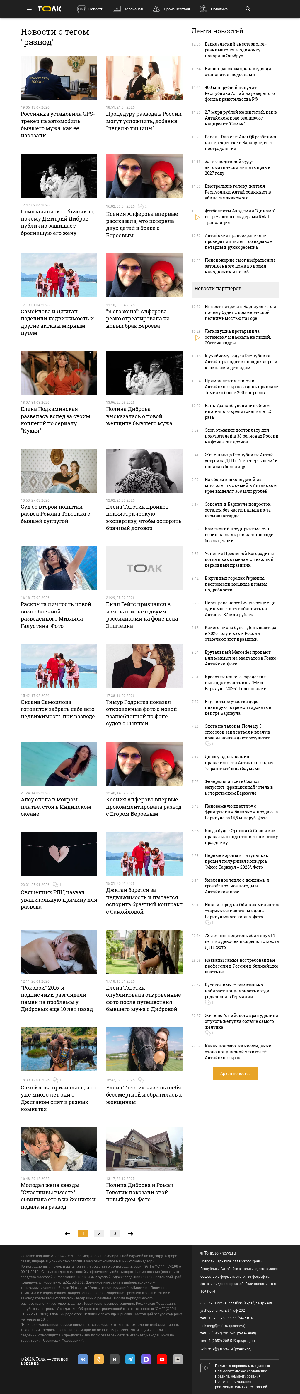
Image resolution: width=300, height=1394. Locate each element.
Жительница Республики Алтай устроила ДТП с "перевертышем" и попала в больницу (241, 460)
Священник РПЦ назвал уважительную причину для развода (59, 899)
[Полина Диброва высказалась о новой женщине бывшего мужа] (144, 373)
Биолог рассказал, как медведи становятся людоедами (238, 71)
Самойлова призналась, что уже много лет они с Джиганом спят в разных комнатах (58, 1098)
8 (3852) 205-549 (222, 1341)
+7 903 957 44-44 (223, 1318)
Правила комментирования (238, 1376)
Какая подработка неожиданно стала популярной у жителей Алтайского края (238, 1051)
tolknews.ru (225, 1253)
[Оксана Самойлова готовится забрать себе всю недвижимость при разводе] (59, 666)
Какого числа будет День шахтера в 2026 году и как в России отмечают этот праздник (240, 633)
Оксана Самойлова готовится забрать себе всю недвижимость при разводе (58, 709)
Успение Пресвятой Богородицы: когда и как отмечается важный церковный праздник (240, 559)
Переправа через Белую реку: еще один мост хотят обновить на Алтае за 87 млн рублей (240, 608)
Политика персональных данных (242, 1366)
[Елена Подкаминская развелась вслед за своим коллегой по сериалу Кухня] (59, 373)
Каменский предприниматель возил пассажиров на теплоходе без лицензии (239, 534)
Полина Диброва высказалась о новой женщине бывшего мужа (139, 416)
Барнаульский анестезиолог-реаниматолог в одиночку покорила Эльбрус (236, 49)
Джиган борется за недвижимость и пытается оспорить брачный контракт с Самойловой (144, 900)
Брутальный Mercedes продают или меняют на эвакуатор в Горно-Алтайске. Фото (241, 658)
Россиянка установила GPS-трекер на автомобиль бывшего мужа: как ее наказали (58, 124)
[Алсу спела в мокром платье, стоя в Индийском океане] (59, 764)
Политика (219, 9)
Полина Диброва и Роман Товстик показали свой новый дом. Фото (139, 1192)
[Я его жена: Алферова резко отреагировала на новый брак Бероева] (144, 275)
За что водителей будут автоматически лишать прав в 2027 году (237, 167)
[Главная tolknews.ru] (49, 9)
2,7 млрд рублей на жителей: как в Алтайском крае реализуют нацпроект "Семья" (241, 118)
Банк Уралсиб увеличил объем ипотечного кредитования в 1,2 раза (238, 411)
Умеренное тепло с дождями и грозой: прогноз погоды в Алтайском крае (237, 885)
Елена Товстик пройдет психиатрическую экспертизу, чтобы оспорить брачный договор (144, 517)
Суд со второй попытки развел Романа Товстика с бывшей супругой (55, 513)
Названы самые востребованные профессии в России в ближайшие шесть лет (241, 966)
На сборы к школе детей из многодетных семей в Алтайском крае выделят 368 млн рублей (241, 485)
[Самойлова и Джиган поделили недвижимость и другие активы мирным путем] (59, 275)
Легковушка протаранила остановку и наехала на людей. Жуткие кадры (238, 337)
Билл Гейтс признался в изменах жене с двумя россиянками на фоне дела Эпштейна (142, 615)
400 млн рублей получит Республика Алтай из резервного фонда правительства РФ (240, 93)
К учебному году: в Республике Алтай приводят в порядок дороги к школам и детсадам (241, 361)
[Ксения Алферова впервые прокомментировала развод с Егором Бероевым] (144, 764)
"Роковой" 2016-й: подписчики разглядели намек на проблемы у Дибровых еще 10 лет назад (57, 998)
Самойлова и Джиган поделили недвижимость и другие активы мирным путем (57, 322)
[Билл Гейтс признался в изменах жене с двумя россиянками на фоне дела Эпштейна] (144, 568)
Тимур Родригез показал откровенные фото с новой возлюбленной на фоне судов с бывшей (141, 712)
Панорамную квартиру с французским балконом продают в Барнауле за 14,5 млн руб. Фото (242, 811)
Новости (95, 9)
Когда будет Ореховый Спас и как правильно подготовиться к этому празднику (241, 836)
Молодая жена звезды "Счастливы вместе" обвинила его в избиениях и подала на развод (58, 1195)
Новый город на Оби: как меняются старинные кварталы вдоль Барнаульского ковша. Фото (242, 910)
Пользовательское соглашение (241, 1371)
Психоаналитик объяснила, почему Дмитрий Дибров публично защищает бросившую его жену (58, 222)
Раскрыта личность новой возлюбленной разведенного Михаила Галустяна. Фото (56, 615)
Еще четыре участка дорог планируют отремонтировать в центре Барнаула (238, 707)
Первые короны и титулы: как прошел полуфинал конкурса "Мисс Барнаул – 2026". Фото (236, 861)
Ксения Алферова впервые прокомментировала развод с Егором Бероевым (143, 806)
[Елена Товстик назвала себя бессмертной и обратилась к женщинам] (144, 1049)
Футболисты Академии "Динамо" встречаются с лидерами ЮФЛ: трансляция (240, 216)
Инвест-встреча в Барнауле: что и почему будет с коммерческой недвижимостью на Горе (240, 312)
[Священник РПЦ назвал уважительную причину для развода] (59, 854)
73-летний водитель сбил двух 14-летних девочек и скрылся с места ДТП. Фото (242, 941)
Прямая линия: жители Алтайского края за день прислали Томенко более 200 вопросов (242, 386)
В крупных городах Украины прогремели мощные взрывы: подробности (236, 584)
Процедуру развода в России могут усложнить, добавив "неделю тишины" (144, 121)
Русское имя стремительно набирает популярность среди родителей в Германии (237, 990)
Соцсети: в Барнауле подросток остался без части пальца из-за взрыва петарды (238, 510)
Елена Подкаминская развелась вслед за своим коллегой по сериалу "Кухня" (55, 419)
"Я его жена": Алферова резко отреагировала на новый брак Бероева (138, 318)
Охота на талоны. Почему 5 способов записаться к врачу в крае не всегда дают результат (237, 732)
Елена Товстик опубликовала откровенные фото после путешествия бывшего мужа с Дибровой (143, 998)
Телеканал (133, 9)
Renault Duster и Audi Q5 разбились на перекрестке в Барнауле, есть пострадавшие (241, 142)
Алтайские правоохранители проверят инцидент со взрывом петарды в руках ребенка (239, 241)
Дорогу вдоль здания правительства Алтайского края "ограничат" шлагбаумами (239, 762)
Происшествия (177, 9)
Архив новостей (235, 1073)
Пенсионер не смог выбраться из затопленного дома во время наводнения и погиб (240, 266)
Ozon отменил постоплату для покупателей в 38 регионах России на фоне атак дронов (242, 436)
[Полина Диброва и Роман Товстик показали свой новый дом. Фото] (144, 1149)
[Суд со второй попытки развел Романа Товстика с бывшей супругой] (59, 471)
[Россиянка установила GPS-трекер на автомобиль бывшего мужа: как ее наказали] (59, 78)
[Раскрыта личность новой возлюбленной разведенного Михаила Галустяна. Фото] (59, 568)
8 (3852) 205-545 (222, 1333)
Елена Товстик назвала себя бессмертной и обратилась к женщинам (144, 1094)
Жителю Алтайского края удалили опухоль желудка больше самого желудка (241, 1021)
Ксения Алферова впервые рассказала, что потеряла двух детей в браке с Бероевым (142, 224)
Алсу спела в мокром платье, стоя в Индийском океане (56, 806)
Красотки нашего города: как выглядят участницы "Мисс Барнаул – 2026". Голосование (235, 682)
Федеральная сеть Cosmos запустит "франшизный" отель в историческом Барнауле (239, 787)
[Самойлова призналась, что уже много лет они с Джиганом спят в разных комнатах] (59, 1049)
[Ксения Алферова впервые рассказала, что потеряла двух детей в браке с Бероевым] (144, 176)
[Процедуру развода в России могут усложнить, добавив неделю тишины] (144, 78)
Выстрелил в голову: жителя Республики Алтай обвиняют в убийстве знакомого (238, 192)
